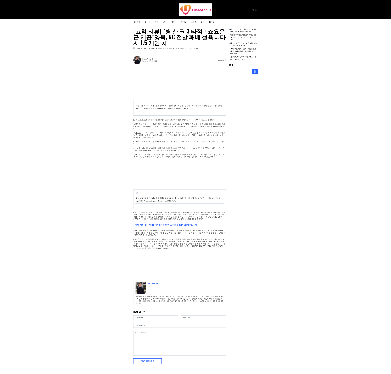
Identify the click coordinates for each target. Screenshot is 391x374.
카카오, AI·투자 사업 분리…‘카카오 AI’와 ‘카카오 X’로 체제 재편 (243, 44)
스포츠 (193, 21)
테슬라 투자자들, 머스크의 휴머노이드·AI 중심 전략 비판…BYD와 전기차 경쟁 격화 (243, 37)
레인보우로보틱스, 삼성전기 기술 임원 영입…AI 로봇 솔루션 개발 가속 (243, 30)
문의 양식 (212, 21)
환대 (202, 21)
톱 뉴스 (147, 21)
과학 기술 (182, 21)
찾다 (231, 64)
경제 (164, 21)
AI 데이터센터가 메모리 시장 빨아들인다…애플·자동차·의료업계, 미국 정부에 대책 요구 (243, 51)
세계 (156, 21)
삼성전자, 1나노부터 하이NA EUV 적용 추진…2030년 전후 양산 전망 (243, 58)
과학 (173, 21)
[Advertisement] (180, 84)
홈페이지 (136, 21)
